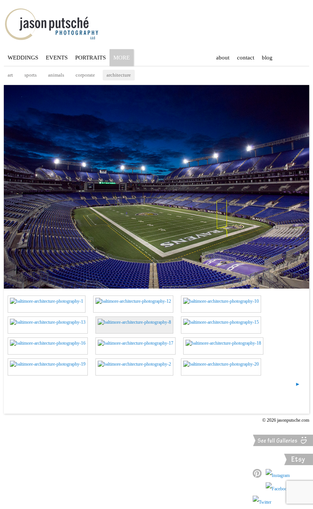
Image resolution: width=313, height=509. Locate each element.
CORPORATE (85, 75)
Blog (267, 58)
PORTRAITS (90, 58)
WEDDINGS (23, 58)
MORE (121, 58)
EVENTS (57, 58)
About (222, 58)
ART (10, 75)
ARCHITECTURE (118, 75)
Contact (245, 58)
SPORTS (30, 75)
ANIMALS (56, 75)
